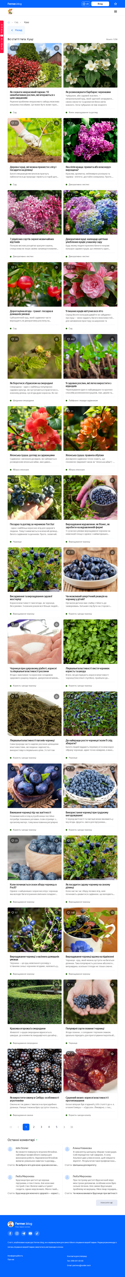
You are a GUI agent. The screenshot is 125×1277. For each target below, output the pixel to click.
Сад (16, 22)
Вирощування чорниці (79, 542)
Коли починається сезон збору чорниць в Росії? (33, 886)
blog (15, 3)
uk (87, 4)
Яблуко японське (21, 470)
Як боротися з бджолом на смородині (31, 383)
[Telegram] (23, 1233)
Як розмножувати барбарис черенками (88, 92)
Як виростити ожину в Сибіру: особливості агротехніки (34, 1099)
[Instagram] (17, 1233)
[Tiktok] (37, 1233)
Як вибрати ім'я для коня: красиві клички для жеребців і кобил (36, 1165)
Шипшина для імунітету (84, 1165)
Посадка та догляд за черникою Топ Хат (32, 524)
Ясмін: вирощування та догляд (83, 112)
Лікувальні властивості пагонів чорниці (32, 740)
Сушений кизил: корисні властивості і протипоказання (87, 1099)
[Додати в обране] (56, 48)
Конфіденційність (15, 1256)
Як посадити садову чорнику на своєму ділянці (88, 886)
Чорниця (17, 542)
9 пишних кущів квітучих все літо (84, 311)
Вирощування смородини (25, 1043)
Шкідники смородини (23, 400)
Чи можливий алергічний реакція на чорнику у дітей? (86, 598)
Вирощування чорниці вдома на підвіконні (90, 956)
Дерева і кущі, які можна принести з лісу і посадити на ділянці (33, 168)
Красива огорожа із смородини (28, 1028)
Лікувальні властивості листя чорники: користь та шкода (88, 670)
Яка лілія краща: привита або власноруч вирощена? (88, 168)
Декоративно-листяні (79, 184)
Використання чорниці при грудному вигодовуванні (87, 814)
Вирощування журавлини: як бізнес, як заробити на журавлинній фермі (88, 526)
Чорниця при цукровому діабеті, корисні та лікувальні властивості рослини (33, 670)
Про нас (11, 1259)
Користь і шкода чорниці (80, 614)
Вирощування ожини (23, 1115)
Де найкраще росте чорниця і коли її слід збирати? (89, 742)
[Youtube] (30, 1233)
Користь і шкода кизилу (80, 1115)
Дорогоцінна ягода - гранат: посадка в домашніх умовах (31, 313)
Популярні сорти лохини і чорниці (85, 1028)
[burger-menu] (115, 11)
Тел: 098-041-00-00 (75, 1261)
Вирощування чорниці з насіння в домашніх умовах (34, 958)
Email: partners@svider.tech (79, 1265)
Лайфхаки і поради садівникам (83, 400)
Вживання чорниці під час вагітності (30, 812)
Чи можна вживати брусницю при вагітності (95, 1193)
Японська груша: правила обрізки (85, 455)
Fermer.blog (11, 11)
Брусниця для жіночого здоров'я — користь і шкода (37, 1193)
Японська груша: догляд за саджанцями (32, 455)
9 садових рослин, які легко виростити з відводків (88, 385)
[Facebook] (10, 1233)
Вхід (100, 3)
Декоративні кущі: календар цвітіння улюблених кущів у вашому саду (87, 240)
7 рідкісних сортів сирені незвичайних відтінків (32, 240)
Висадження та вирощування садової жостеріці (31, 598)
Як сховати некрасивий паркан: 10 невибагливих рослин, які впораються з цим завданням (32, 95)
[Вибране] (115, 4)
